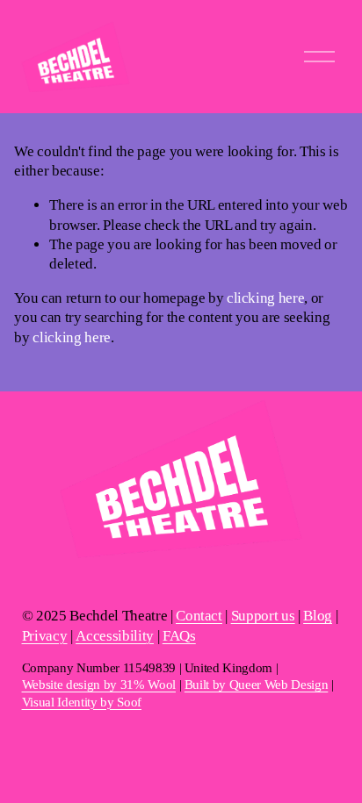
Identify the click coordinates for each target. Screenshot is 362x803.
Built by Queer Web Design (256, 685)
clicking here (266, 298)
